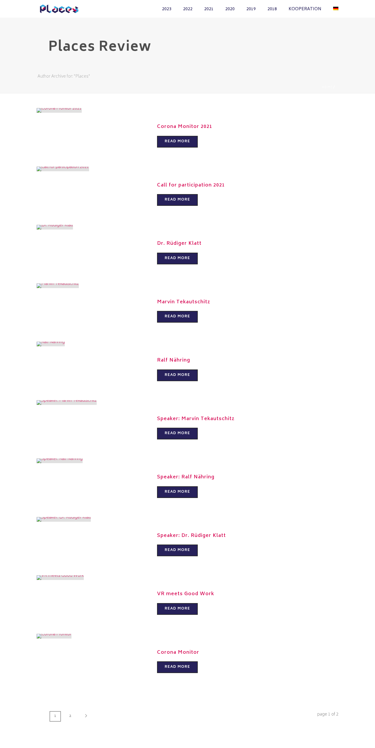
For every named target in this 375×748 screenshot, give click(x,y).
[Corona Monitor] (54, 636)
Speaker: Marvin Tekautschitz (196, 419)
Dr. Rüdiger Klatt (179, 243)
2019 (251, 9)
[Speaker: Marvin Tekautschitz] (67, 402)
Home (327, 87)
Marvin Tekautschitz (183, 302)
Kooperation (305, 9)
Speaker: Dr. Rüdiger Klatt (191, 536)
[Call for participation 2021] (63, 168)
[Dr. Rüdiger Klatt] (55, 227)
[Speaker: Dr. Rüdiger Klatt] (64, 519)
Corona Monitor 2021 (184, 127)
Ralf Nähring (173, 360)
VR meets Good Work (185, 594)
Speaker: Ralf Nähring (185, 477)
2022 (187, 9)
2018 (272, 9)
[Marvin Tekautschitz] (58, 285)
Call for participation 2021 (191, 185)
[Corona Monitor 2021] (59, 110)
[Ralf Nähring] (51, 344)
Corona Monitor (178, 652)
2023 (166, 9)
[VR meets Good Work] (60, 577)
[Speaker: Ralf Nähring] (60, 461)
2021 (209, 9)
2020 (230, 9)
